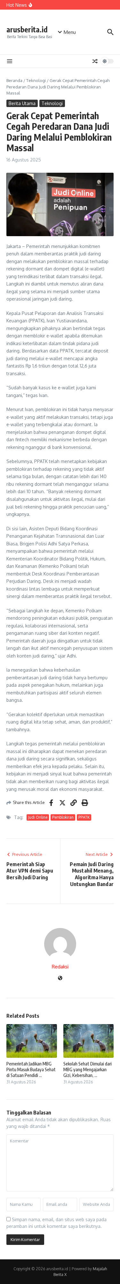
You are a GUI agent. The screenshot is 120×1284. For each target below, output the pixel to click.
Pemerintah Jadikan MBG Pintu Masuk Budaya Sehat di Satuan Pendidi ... (31, 1069)
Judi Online (37, 817)
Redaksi (60, 967)
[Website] (60, 978)
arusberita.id (27, 29)
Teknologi (36, 80)
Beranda (14, 80)
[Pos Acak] (95, 61)
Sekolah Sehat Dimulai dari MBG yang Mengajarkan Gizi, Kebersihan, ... (87, 1069)
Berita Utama (22, 103)
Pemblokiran (63, 817)
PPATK (84, 817)
